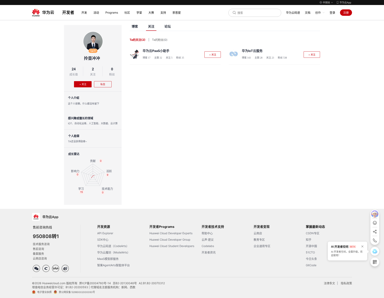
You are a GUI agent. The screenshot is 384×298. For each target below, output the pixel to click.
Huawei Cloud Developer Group (169, 239)
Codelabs (208, 246)
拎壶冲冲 (92, 58)
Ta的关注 (137, 39)
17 (149, 57)
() (165, 39)
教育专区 (259, 239)
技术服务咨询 (41, 244)
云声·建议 (208, 239)
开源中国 (311, 246)
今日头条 (311, 258)
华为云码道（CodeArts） (113, 246)
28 (261, 57)
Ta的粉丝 (159, 39)
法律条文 (329, 283)
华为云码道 (293, 12)
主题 (158, 57)
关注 (93, 74)
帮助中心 (207, 233)
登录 (332, 12)
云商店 (258, 233)
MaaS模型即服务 (108, 258)
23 (273, 57)
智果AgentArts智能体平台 (113, 265)
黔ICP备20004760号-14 (95, 283)
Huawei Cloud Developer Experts (170, 233)
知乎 (308, 239)
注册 (346, 12)
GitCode (311, 265)
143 (249, 57)
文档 (307, 12)
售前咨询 (38, 248)
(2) (143, 39)
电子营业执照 (44, 292)
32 (161, 57)
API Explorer (105, 233)
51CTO (310, 252)
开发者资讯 (209, 252)
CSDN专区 (312, 233)
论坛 (167, 26)
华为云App (345, 2)
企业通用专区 (262, 246)
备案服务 (38, 253)
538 (285, 57)
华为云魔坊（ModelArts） (113, 252)
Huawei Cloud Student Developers (171, 246)
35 (183, 57)
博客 (135, 26)
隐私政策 (346, 283)
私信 (102, 84)
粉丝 (112, 74)
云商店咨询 (40, 258)
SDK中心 (102, 239)
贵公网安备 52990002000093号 (77, 292)
